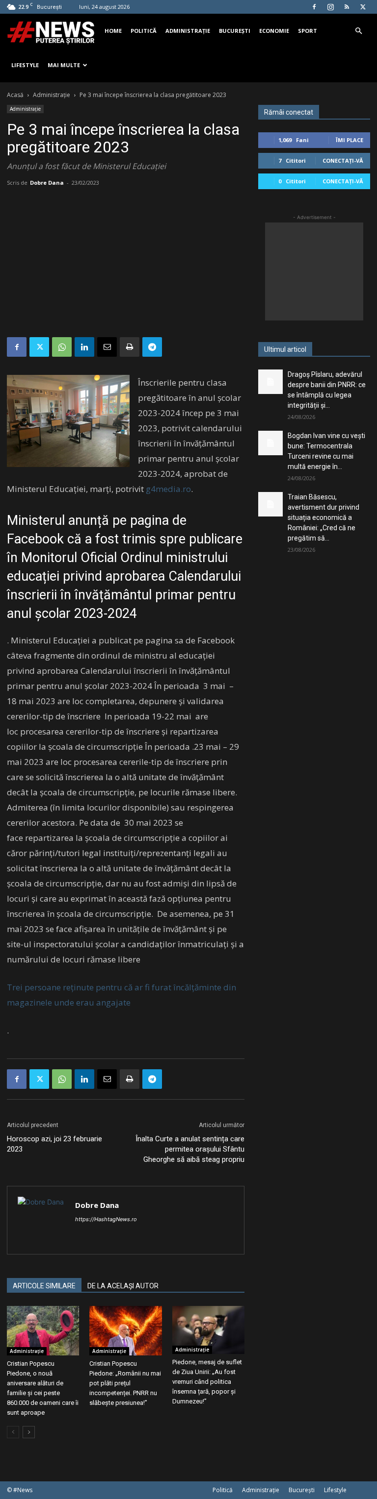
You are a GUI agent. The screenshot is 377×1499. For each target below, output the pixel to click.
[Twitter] (362, 7)
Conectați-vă (343, 160)
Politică (144, 30)
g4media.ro (168, 488)
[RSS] (346, 7)
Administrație (187, 30)
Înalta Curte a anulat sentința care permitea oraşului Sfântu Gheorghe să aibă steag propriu (189, 1149)
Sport (307, 30)
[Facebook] (314, 7)
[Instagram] (330, 7)
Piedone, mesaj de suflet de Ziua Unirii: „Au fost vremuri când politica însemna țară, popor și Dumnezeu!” (207, 1381)
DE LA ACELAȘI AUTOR (123, 1286)
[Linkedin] (84, 347)
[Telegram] (152, 347)
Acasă (15, 95)
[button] (358, 31)
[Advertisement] (125, 263)
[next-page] (29, 1432)
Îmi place (349, 140)
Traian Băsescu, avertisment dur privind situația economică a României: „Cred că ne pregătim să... (323, 517)
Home (113, 30)
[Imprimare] (129, 347)
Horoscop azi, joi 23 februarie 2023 (54, 1144)
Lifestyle (25, 65)
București (234, 30)
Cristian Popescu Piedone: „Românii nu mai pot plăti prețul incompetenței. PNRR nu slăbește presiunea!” (125, 1383)
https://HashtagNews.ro (106, 1219)
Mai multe (64, 65)
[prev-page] (13, 1432)
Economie (274, 30)
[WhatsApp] (62, 347)
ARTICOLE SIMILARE (44, 1286)
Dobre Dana (47, 182)
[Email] (107, 347)
